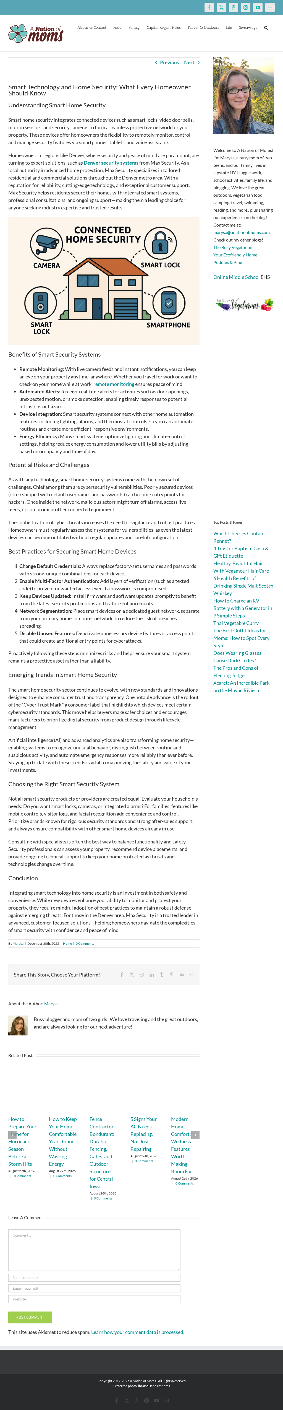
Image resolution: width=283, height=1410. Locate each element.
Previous (169, 62)
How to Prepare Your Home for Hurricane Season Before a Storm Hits (22, 1141)
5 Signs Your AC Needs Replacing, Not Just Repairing (143, 1134)
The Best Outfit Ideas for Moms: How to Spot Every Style (241, 637)
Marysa (18, 943)
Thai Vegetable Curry (236, 623)
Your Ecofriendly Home (235, 254)
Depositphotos (159, 1386)
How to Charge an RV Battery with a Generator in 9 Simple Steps (242, 608)
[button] (266, 27)
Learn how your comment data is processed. (137, 1332)
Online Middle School (236, 277)
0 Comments (85, 943)
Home (67, 943)
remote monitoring (113, 384)
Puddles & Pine (227, 262)
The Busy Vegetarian (232, 247)
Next (189, 62)
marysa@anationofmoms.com (241, 232)
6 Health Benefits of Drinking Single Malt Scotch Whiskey (243, 585)
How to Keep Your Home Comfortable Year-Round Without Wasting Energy (63, 1141)
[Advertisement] (244, 424)
